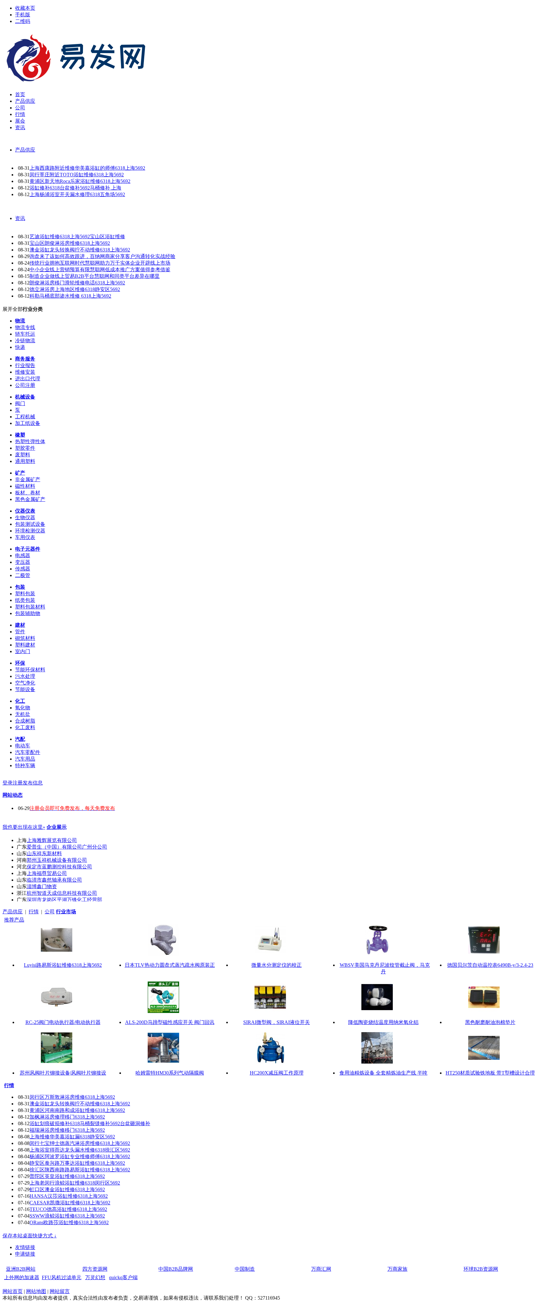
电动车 (22, 745)
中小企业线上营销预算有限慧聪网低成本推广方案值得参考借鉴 (100, 269)
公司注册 (25, 385)
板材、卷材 (27, 492)
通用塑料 (25, 461)
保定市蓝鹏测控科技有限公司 (59, 866)
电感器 (22, 555)
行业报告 (25, 365)
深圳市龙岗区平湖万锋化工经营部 (64, 899)
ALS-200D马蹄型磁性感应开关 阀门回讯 (169, 1022)
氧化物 (22, 707)
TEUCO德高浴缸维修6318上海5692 (68, 1209)
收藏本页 (25, 8)
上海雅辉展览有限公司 (52, 840)
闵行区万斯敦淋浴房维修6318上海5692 (72, 1097)
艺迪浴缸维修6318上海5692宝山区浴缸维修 (77, 236)
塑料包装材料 (30, 606)
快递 (20, 347)
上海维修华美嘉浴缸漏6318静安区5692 (72, 1136)
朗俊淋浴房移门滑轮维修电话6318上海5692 (77, 282)
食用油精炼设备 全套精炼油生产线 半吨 (383, 1073)
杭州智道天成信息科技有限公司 (62, 893)
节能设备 (25, 689)
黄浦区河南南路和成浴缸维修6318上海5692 (77, 1110)
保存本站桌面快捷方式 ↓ (30, 1235)
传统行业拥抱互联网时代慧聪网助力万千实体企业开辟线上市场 (100, 263)
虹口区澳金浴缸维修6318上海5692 (67, 1189)
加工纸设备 (27, 423)
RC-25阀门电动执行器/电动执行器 (63, 1022)
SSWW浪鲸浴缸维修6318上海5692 (67, 1216)
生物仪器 (25, 517)
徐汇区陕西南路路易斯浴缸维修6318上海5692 (80, 1169)
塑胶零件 (25, 448)
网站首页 (13, 1291)
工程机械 (25, 416)
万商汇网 (321, 1269)
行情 (34, 911)
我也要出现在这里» (24, 827)
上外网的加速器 (21, 1277)
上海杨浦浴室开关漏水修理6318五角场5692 (77, 194)
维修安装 (25, 372)
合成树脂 (25, 721)
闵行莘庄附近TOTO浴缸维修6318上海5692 (77, 174)
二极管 (22, 575)
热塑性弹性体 (30, 441)
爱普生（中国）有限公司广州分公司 (67, 847)
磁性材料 (25, 486)
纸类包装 (25, 600)
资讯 (20, 218)
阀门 (20, 403)
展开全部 (13, 309)
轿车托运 (25, 334)
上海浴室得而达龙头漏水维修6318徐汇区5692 (80, 1150)
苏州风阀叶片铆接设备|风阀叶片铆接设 (63, 1073)
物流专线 (25, 327)
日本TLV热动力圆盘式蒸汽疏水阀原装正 (170, 965)
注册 (18, 782)
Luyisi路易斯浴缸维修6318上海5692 (63, 965)
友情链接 (25, 1247)
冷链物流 (25, 340)
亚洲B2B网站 (21, 1269)
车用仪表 (25, 537)
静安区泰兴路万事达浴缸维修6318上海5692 (77, 1163)
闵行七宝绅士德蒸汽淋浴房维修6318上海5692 (80, 1143)
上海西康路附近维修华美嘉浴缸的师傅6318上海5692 (87, 168)
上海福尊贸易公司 (47, 873)
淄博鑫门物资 (42, 886)
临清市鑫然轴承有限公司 (54, 880)
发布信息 (33, 782)
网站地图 (36, 1291)
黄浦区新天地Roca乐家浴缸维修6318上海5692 (80, 181)
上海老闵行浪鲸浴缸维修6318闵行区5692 (75, 1183)
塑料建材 (25, 644)
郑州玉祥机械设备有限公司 (57, 860)
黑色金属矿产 (30, 499)
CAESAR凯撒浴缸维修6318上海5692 (70, 1202)
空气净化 (25, 682)
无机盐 (22, 714)
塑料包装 (25, 593)
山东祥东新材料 (44, 853)
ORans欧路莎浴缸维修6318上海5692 (69, 1222)
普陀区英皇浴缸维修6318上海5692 (67, 1176)
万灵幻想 (95, 1277)
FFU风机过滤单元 (61, 1277)
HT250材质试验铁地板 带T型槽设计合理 (490, 1073)
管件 (20, 631)
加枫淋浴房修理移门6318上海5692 (67, 1117)
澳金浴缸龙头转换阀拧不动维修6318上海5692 (80, 249)
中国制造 (245, 1269)
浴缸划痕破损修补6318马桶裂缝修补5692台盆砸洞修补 (90, 1123)
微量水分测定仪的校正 (276, 965)
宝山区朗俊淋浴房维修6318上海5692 (70, 243)
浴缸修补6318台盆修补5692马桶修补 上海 (75, 187)
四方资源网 (94, 1269)
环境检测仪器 (30, 530)
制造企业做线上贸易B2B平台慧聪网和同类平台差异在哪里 (95, 276)
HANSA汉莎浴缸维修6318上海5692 (69, 1196)
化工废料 (25, 727)
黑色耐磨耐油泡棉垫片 (490, 1022)
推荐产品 (14, 919)
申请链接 (25, 1254)
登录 (8, 782)
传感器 (22, 568)
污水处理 (25, 676)
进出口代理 (27, 378)
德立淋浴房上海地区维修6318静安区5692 (75, 289)
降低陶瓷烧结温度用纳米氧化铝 (383, 1022)
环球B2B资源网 (480, 1269)
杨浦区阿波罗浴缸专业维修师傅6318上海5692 (80, 1156)
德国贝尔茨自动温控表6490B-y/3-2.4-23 (490, 965)
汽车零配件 (27, 752)
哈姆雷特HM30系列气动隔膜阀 (169, 1073)
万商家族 (397, 1269)
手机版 (22, 14)
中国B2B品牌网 (175, 1269)
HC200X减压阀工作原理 (277, 1073)
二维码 (22, 21)
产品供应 (25, 149)
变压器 (22, 562)
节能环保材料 (30, 669)
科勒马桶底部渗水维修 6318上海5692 (70, 296)
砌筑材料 (25, 638)
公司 (50, 911)
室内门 (22, 651)
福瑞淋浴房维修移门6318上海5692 (67, 1130)
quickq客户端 (123, 1277)
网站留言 (60, 1291)
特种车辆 (25, 765)
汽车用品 (25, 759)
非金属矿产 (27, 479)
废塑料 (22, 454)
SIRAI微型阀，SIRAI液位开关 (276, 1022)
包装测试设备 (30, 524)
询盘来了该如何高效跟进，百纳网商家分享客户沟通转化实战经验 (102, 256)
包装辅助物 (27, 613)
